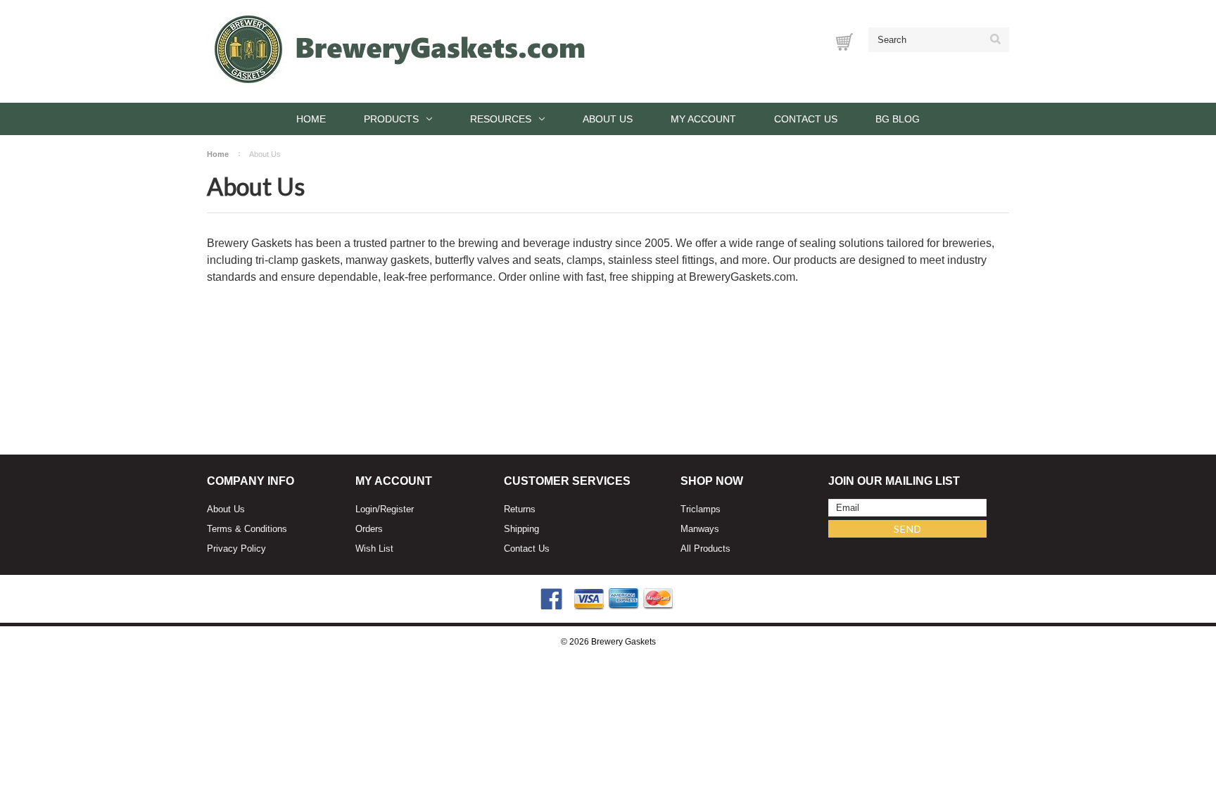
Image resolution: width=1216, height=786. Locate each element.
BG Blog (897, 119)
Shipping (521, 529)
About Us (608, 119)
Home (311, 119)
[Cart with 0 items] (844, 42)
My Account (703, 119)
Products (391, 119)
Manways (699, 529)
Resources (500, 119)
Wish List (374, 548)
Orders (369, 529)
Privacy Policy (236, 548)
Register (397, 509)
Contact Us (805, 119)
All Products (705, 548)
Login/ (367, 509)
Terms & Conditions (247, 529)
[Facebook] (551, 599)
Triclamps (700, 509)
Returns (520, 509)
